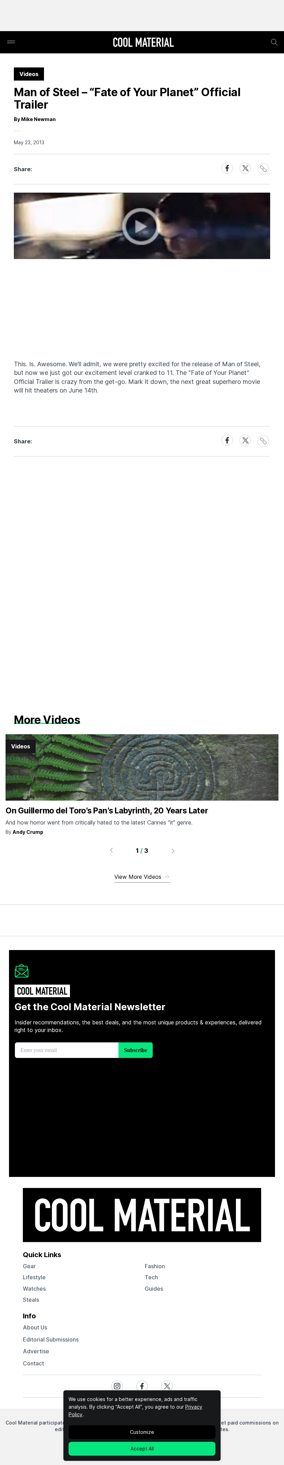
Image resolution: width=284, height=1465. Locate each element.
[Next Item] (173, 850)
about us (35, 1327)
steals (31, 1299)
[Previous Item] (111, 850)
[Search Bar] (274, 42)
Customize (142, 1432)
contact (33, 1363)
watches (34, 1288)
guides (154, 1288)
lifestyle (34, 1277)
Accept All (142, 1449)
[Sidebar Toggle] (11, 42)
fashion (155, 1266)
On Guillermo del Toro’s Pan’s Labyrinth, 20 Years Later (107, 811)
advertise (36, 1351)
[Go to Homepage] (143, 43)
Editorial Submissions (51, 1339)
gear (29, 1266)
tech (151, 1277)
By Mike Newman (35, 119)
